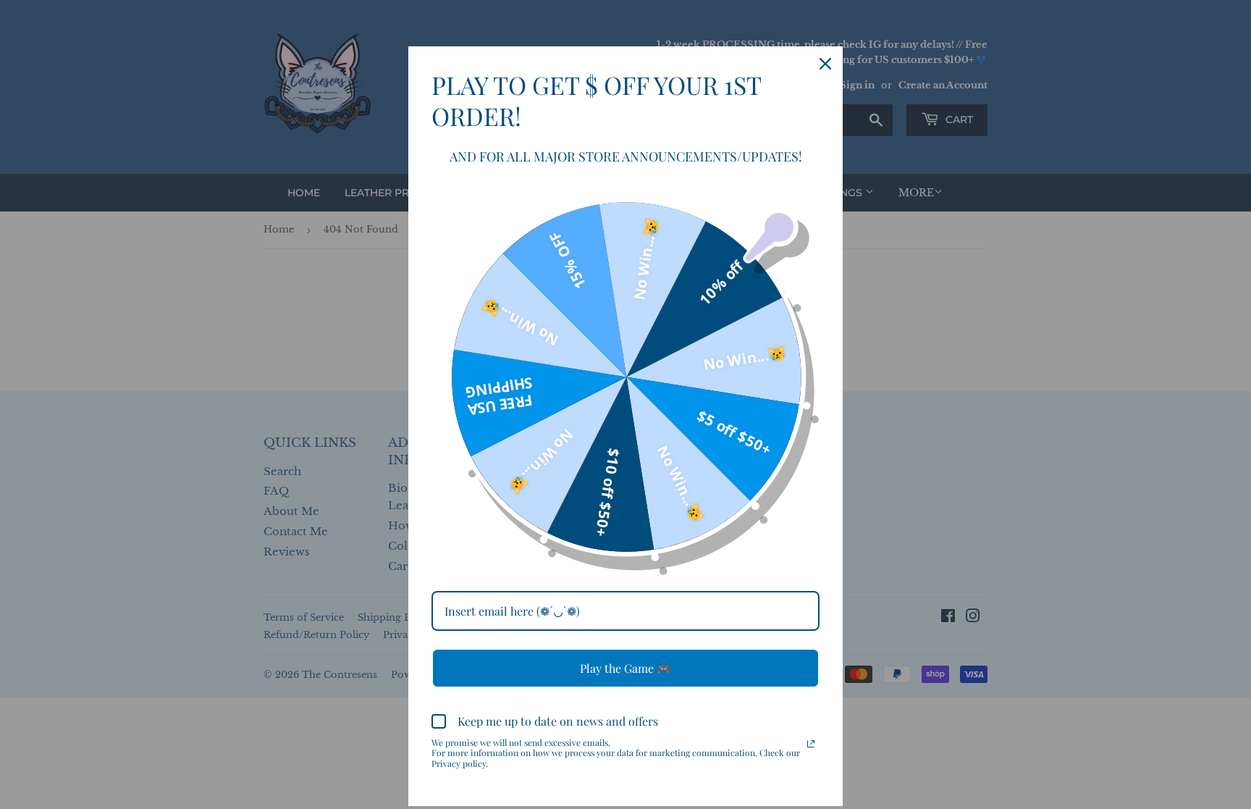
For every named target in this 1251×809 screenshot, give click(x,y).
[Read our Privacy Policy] (811, 744)
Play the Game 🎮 (625, 668)
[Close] (825, 63)
